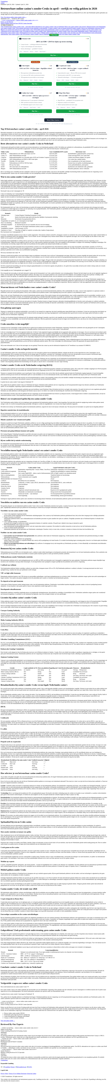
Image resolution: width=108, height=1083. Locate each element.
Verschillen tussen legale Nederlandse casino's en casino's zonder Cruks (53, 29)
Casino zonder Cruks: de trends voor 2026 (69, 32)
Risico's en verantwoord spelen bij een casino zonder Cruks (17, 29)
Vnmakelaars (4, 1)
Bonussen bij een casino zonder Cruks (11, 31)
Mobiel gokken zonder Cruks (48, 32)
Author (2, 3)
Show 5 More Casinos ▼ (54, 120)
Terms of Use (12, 1073)
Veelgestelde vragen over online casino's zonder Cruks (65, 34)
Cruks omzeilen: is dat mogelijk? (39, 28)
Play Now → (54, 55)
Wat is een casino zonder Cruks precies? (75, 26)
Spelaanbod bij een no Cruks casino (29, 32)
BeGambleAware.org (68, 123)
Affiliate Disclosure (21, 1073)
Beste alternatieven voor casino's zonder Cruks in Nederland (47, 26)
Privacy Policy (4, 1073)
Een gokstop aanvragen (22, 28)
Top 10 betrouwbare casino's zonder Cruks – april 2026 (16, 26)
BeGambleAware (20, 1067)
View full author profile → (8, 1020)
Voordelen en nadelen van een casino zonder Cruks (87, 29)
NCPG (29, 1067)
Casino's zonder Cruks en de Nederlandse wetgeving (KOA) (87, 28)
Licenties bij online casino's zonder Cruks (34, 31)
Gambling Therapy (9, 1067)
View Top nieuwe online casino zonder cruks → (13, 17)
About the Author (31, 1073)
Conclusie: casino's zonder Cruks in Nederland (36, 34)
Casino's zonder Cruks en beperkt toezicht (59, 28)
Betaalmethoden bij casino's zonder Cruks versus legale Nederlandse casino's (67, 31)
